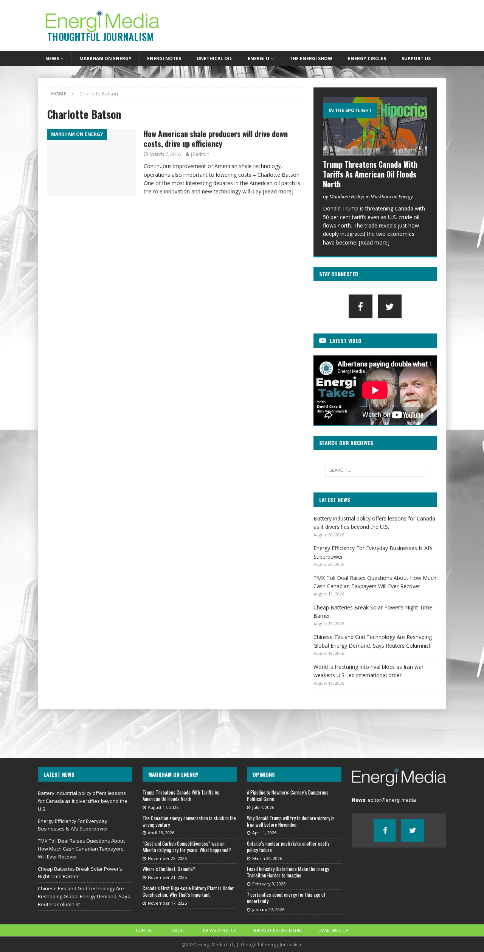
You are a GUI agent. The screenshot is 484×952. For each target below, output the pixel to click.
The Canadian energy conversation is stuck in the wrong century (189, 821)
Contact (145, 930)
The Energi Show (311, 58)
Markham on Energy (105, 58)
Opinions (264, 774)
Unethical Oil (214, 58)
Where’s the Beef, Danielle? (169, 869)
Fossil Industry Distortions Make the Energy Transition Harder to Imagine (288, 872)
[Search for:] (375, 470)
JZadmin (200, 154)
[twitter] (390, 306)
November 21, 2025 (167, 877)
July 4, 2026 (263, 807)
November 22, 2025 (167, 858)
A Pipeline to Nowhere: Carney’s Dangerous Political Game (288, 795)
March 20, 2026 (267, 858)
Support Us (416, 58)
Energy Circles (367, 58)
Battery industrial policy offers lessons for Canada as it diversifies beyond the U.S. (82, 801)
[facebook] (360, 306)
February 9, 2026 (268, 884)
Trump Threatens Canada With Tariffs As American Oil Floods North (370, 174)
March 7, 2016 (165, 154)
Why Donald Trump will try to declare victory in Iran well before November (291, 821)
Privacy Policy (219, 930)
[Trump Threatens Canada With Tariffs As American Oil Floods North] (375, 126)
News (52, 58)
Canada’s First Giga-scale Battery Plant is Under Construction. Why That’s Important (188, 891)
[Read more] (278, 191)
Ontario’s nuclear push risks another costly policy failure (288, 847)
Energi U (258, 58)
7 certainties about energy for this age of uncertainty (286, 898)
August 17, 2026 (163, 807)
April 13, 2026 (161, 832)
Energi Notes (164, 58)
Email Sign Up (333, 930)
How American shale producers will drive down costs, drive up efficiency (216, 138)
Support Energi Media (277, 930)
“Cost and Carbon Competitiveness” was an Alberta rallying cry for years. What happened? (187, 847)
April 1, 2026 (264, 832)
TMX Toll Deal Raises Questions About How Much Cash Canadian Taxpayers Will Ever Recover (81, 848)
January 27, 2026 (268, 909)
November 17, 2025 (167, 903)
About (179, 930)
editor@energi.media (392, 799)
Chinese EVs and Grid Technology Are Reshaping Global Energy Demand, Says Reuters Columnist (84, 896)
